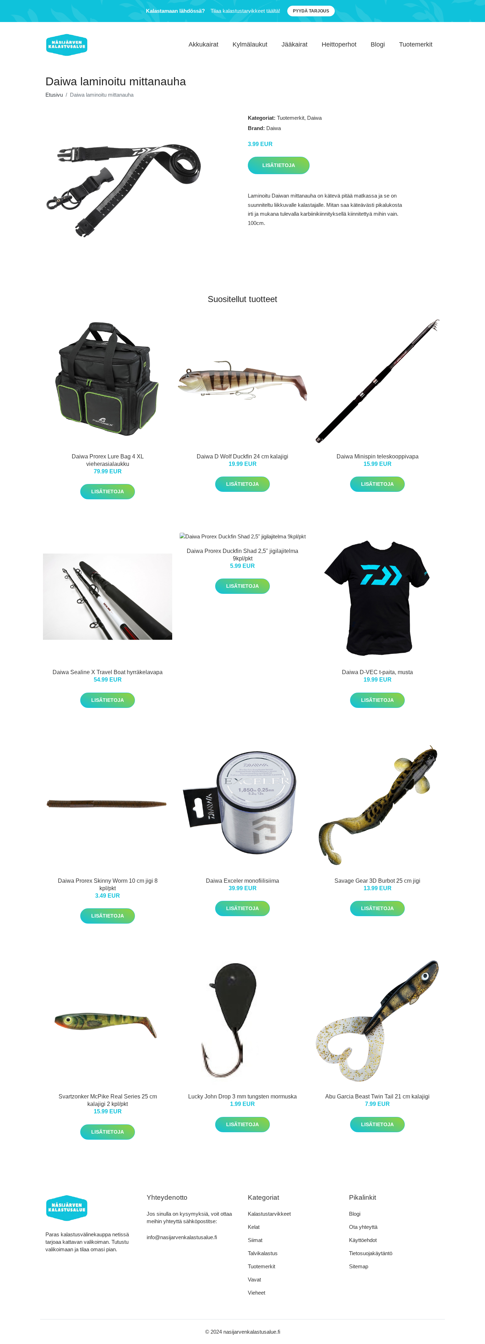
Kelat (254, 1227)
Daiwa (314, 118)
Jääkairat (294, 44)
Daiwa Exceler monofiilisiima (242, 881)
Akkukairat (203, 44)
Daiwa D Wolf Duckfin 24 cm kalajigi (242, 456)
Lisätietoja (278, 165)
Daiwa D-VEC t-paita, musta (377, 672)
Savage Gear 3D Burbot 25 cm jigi (377, 881)
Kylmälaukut (250, 44)
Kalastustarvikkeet (269, 1214)
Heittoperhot (339, 44)
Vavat (254, 1279)
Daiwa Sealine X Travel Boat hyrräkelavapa (108, 672)
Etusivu (54, 95)
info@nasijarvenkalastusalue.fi (182, 1237)
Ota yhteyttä (363, 1227)
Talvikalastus (263, 1253)
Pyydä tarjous (311, 11)
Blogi (378, 44)
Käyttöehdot (363, 1240)
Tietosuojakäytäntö (370, 1253)
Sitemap (358, 1266)
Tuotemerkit (415, 44)
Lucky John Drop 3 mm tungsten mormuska (242, 1096)
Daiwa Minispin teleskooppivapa (378, 456)
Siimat (255, 1240)
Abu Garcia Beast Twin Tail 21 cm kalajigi (377, 1096)
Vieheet (256, 1293)
